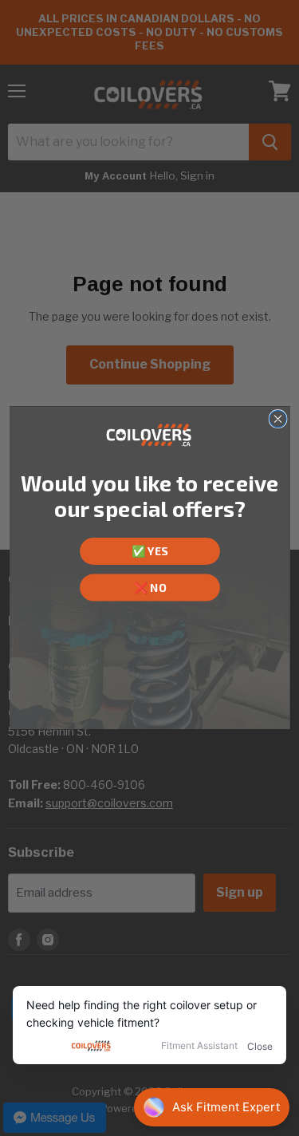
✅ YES (149, 551)
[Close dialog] (277, 419)
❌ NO (149, 587)
